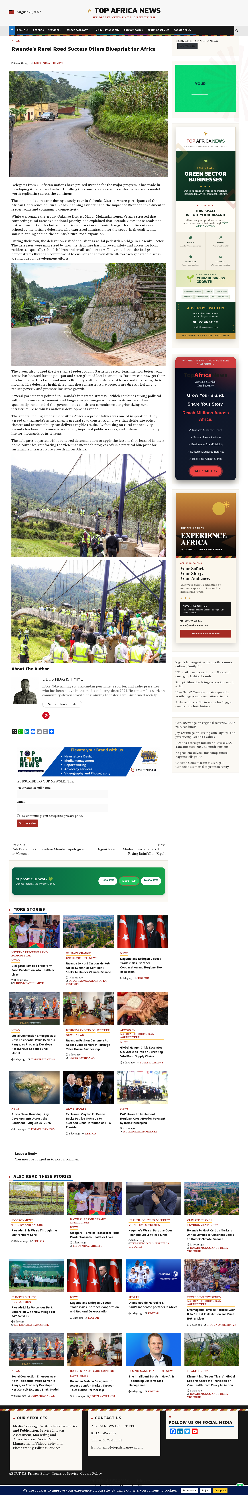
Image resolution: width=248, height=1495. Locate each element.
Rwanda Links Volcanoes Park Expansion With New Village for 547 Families (33, 1312)
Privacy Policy (133, 30)
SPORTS (81, 1108)
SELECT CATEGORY (77, 30)
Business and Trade (80, 1030)
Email (21, 801)
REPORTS (38, 30)
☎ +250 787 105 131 (205, 322)
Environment (77, 958)
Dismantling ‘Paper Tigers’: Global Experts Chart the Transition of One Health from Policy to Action (211, 1381)
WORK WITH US (205, 471)
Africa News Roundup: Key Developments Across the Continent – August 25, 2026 (31, 1118)
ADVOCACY (127, 1030)
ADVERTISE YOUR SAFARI (206, 633)
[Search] (236, 30)
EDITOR (143, 978)
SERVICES (53, 30)
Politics (148, 1220)
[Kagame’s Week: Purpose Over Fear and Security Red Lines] (153, 1198)
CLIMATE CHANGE (78, 953)
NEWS (15, 41)
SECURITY (163, 1220)
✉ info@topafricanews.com (206, 327)
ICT (162, 1371)
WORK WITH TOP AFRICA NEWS (196, 41)
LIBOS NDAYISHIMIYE (49, 63)
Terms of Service (158, 30)
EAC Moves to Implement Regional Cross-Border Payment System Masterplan (142, 1118)
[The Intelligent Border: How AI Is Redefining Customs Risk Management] (153, 1349)
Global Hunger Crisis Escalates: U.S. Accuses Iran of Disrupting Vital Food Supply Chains (142, 1052)
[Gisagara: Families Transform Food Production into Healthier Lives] (94, 1198)
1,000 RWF (107, 880)
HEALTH (134, 1220)
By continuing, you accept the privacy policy (52, 816)
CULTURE (103, 1030)
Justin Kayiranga (82, 1058)
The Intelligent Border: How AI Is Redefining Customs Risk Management (151, 1381)
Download (187, 45)
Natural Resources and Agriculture (29, 954)
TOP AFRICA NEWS (127, 10)
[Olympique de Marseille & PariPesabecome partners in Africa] (153, 1275)
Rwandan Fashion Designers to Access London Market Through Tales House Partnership (88, 1045)
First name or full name (34, 788)
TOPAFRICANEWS (43, 1059)
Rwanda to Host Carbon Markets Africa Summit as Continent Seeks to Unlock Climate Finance (88, 968)
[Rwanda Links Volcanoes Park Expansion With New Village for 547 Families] (36, 1275)
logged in (42, 1159)
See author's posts (62, 704)
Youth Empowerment (145, 1225)
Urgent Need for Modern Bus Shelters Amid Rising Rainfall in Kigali (131, 849)
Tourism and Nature (27, 1225)
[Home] (12, 29)
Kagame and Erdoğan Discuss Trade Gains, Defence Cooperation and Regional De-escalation (94, 1307)
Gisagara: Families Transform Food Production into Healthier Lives (32, 970)
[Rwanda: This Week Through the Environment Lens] (36, 1198)
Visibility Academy (107, 30)
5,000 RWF (129, 880)
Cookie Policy (182, 30)
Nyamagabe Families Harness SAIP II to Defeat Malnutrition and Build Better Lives (211, 1314)
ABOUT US (22, 30)
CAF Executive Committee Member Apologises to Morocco (48, 849)
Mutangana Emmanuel (140, 1131)
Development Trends (204, 1297)
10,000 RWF (151, 880)
